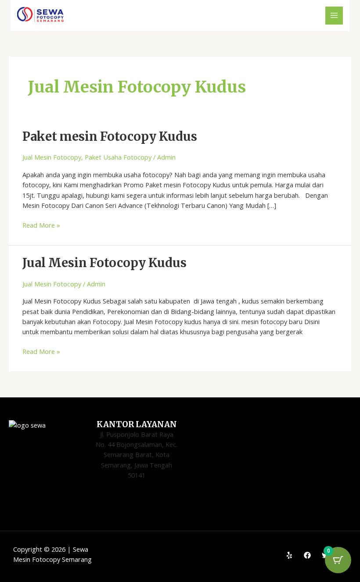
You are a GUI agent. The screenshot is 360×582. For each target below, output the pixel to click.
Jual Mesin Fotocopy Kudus (104, 262)
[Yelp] (289, 555)
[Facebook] (307, 555)
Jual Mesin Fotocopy (51, 157)
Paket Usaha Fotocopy (118, 157)
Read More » (41, 224)
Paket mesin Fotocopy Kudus (109, 136)
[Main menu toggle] (334, 15)
